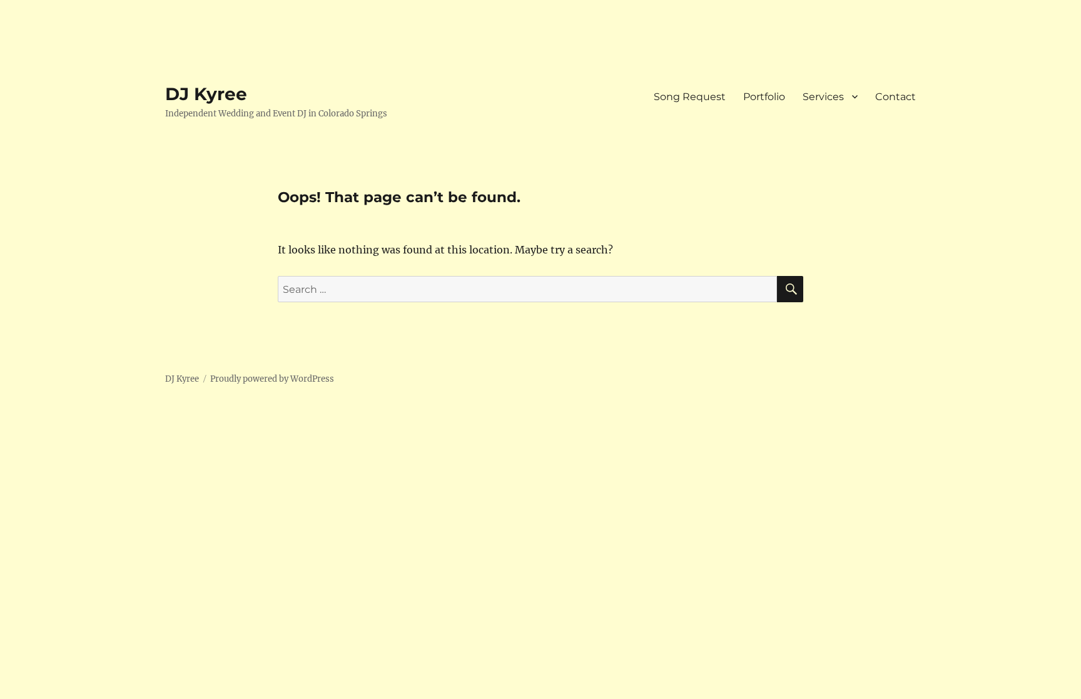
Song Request (690, 97)
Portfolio (764, 97)
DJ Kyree (206, 94)
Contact (895, 97)
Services (823, 97)
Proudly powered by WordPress (272, 379)
